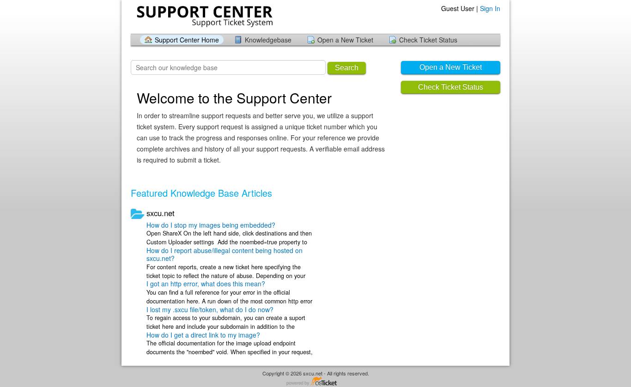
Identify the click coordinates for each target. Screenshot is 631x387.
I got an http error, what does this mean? (205, 283)
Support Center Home (187, 39)
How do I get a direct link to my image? (203, 334)
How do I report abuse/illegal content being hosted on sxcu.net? (224, 254)
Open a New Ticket (345, 39)
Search (346, 68)
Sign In (490, 8)
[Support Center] (204, 16)
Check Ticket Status (428, 39)
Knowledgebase (268, 39)
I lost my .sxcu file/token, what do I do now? (209, 309)
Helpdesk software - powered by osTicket (315, 381)
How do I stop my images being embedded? (210, 225)
